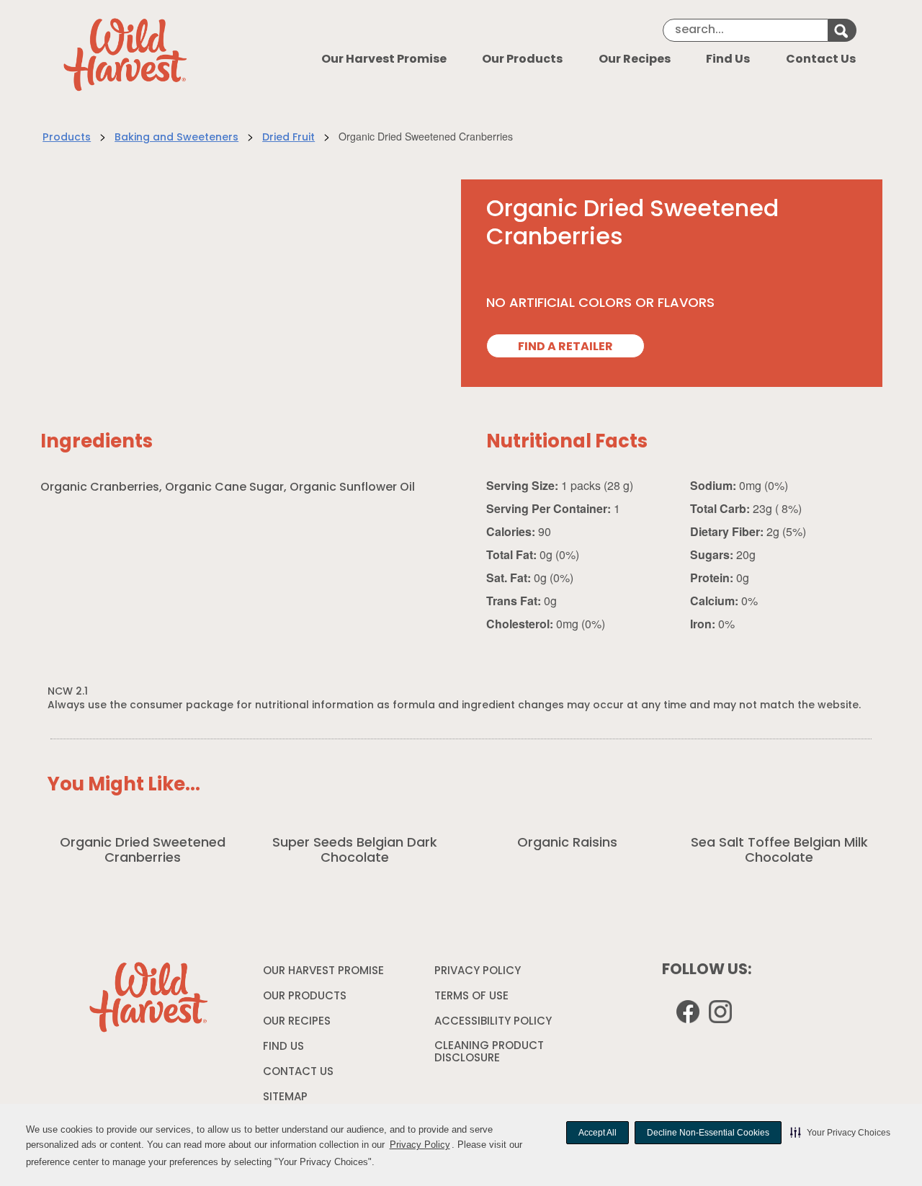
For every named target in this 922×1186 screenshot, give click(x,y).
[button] (840, 1132)
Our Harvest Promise (384, 60)
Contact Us (821, 60)
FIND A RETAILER (565, 347)
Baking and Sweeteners (176, 138)
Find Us (728, 60)
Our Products (522, 60)
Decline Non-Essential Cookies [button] (708, 1133)
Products (66, 138)
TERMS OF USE (473, 999)
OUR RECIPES (297, 1022)
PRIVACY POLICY (479, 974)
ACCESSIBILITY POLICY (494, 1025)
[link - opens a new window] (722, 1014)
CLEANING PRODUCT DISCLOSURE (489, 1055)
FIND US (283, 1047)
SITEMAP (285, 1097)
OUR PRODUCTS (304, 996)
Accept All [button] (597, 1133)
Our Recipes (635, 60)
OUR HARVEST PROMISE (323, 971)
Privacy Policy (420, 1144)
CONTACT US (298, 1072)
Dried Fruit (288, 138)
